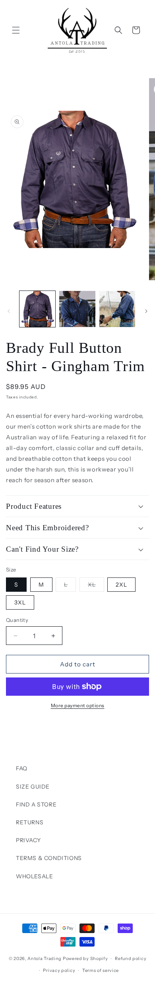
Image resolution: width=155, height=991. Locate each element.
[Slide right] (146, 311)
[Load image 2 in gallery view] (77, 309)
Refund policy (130, 958)
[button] (16, 30)
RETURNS (29, 822)
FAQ (21, 768)
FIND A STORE (36, 804)
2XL (121, 584)
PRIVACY (28, 840)
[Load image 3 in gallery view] (117, 309)
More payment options (78, 705)
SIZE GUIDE (33, 786)
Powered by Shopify (85, 958)
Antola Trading (44, 958)
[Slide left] (8, 311)
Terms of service (100, 970)
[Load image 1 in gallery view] (37, 309)
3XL (20, 602)
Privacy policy (59, 970)
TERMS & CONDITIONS (49, 858)
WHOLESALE (34, 876)
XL (96, 586)
